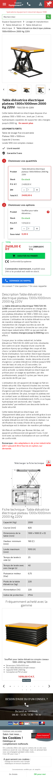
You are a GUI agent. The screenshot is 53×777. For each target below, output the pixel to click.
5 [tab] (26, 686)
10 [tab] (22, 689)
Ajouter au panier (25, 255)
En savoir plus (26, 123)
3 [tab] (18, 686)
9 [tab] (42, 686)
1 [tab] (10, 686)
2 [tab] (14, 686)
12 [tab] (30, 689)
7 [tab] (34, 686)
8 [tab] (38, 686)
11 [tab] (26, 689)
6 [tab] (30, 686)
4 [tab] (22, 686)
